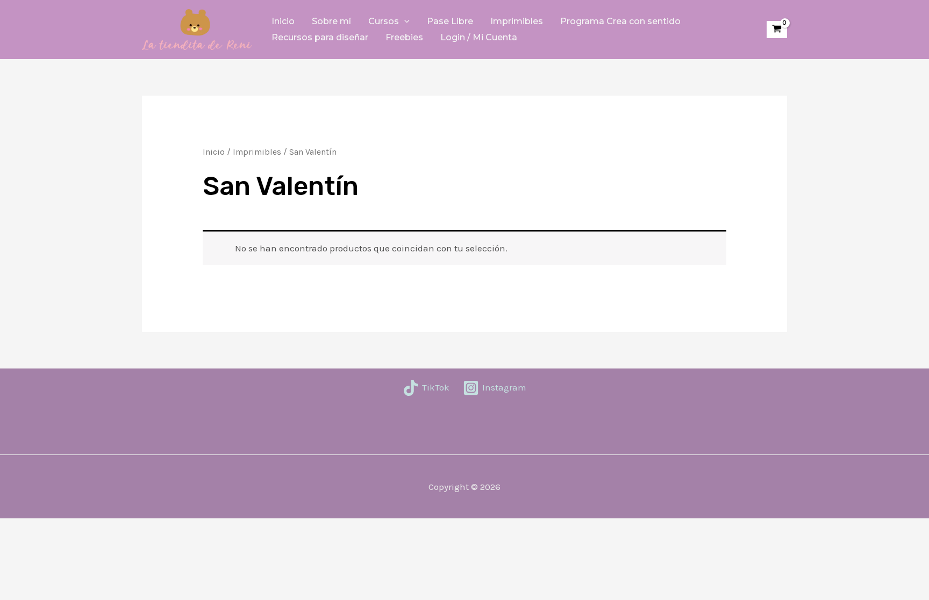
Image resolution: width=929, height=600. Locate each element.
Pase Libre (450, 21)
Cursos (383, 21)
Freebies (404, 37)
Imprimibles (516, 21)
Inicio (283, 21)
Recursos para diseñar (319, 37)
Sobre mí (331, 21)
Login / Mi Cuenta (478, 37)
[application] (404, 21)
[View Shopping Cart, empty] (777, 30)
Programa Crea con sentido (620, 21)
